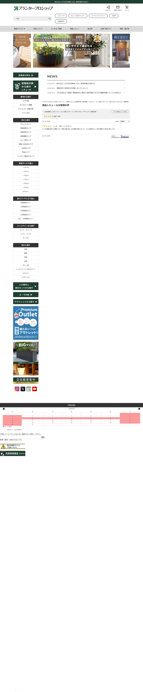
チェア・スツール (26, 230)
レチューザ (61, 16)
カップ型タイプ (25, 140)
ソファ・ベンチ (25, 234)
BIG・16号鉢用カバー (25, 219)
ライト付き (26, 113)
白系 (25, 249)
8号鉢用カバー (26, 203)
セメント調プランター (78, 16)
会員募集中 (61, 21)
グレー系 (26, 265)
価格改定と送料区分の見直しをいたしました (72, 88)
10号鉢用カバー (25, 207)
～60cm (26, 175)
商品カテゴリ (19, 29)
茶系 (25, 257)
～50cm (26, 171)
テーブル (26, 238)
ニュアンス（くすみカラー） (26, 269)
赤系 (25, 261)
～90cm (26, 187)
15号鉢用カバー (25, 215)
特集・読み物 (124, 29)
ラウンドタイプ (25, 124)
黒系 (25, 253)
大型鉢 (114, 16)
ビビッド (26, 273)
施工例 (90, 29)
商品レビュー (74, 29)
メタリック (26, 277)
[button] (15, 50)
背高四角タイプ (25, 128)
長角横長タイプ (25, 136)
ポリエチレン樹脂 (26, 105)
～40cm (26, 167)
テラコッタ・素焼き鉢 (26, 109)
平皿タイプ (26, 152)
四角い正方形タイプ (26, 144)
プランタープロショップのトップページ (53, 101)
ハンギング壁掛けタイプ (25, 156)
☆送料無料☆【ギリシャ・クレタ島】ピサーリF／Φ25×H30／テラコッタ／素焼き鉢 (70, 112)
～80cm (26, 183)
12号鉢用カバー (25, 211)
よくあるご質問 (56, 29)
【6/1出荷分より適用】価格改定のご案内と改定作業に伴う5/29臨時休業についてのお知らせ (89, 93)
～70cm (26, 179)
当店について (38, 29)
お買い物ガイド (106, 29)
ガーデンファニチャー (98, 16)
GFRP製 (26, 101)
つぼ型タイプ (25, 148)
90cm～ (26, 191)
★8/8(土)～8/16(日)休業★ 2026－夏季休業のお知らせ (71, 2)
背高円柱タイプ (25, 132)
